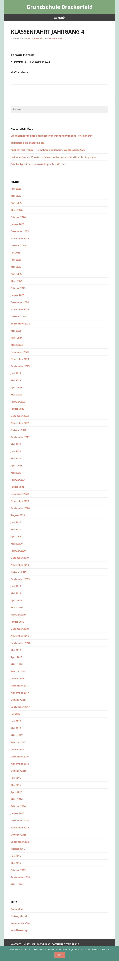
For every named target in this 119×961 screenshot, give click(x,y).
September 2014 (20, 877)
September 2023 (20, 366)
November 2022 (20, 423)
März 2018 (16, 664)
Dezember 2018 (20, 628)
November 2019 (20, 565)
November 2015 (20, 827)
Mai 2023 (16, 380)
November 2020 (20, 501)
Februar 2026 (18, 217)
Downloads (43, 944)
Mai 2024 (16, 330)
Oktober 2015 (18, 834)
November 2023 (20, 359)
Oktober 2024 (18, 316)
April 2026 (16, 203)
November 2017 (20, 692)
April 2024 (16, 337)
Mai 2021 (16, 458)
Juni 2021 (16, 451)
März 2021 (16, 472)
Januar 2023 (17, 408)
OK (59, 955)
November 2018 (20, 636)
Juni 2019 (16, 586)
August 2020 (18, 515)
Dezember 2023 (20, 352)
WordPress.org (19, 930)
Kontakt (16, 944)
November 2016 (20, 763)
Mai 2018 (16, 650)
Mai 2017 (16, 728)
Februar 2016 (18, 806)
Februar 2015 (18, 870)
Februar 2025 (18, 288)
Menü (61, 17)
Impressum (28, 944)
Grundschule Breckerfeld (59, 6)
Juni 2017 (16, 721)
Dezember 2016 (20, 756)
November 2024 (20, 309)
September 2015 (20, 841)
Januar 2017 (17, 749)
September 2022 (20, 437)
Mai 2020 (16, 529)
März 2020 (16, 543)
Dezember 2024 (20, 302)
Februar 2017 (18, 742)
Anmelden (17, 909)
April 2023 (16, 387)
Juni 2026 (16, 188)
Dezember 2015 (20, 820)
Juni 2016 (16, 777)
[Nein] (115, 953)
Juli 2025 (15, 252)
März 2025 (16, 281)
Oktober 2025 (18, 245)
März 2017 (16, 735)
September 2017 (20, 707)
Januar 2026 (17, 224)
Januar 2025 (17, 295)
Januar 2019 (17, 621)
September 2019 (20, 579)
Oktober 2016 (18, 770)
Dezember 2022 (20, 415)
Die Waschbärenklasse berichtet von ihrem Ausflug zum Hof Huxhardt (51, 135)
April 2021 (16, 465)
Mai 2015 (16, 863)
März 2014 (16, 884)
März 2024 (16, 345)
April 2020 (16, 536)
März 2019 (16, 607)
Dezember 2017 (20, 685)
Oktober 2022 (18, 430)
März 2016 (16, 799)
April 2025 (16, 274)
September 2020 (20, 508)
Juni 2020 (16, 522)
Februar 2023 (18, 401)
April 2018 (16, 657)
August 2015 (18, 848)
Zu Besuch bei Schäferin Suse (28, 142)
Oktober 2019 (18, 572)
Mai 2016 (16, 785)
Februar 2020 (18, 550)
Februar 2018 (18, 671)
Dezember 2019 (20, 557)
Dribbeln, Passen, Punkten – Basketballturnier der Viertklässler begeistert (54, 157)
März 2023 (16, 394)
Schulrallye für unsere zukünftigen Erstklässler (38, 164)
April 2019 (16, 600)
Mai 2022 (16, 444)
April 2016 (16, 792)
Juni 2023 (16, 373)
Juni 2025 (16, 259)
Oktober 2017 (18, 699)
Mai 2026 (16, 195)
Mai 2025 (16, 266)
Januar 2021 (17, 486)
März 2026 (16, 210)
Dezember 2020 (20, 494)
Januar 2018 (17, 678)
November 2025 (20, 238)
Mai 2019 (16, 593)
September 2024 (20, 323)
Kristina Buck (56, 38)
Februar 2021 (18, 479)
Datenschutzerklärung (65, 944)
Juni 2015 (16, 856)
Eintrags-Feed (19, 916)
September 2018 (20, 643)
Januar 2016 (17, 813)
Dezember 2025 (20, 231)
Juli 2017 (15, 714)
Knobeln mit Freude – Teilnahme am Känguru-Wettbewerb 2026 (48, 150)
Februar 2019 (18, 614)
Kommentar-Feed (21, 923)
